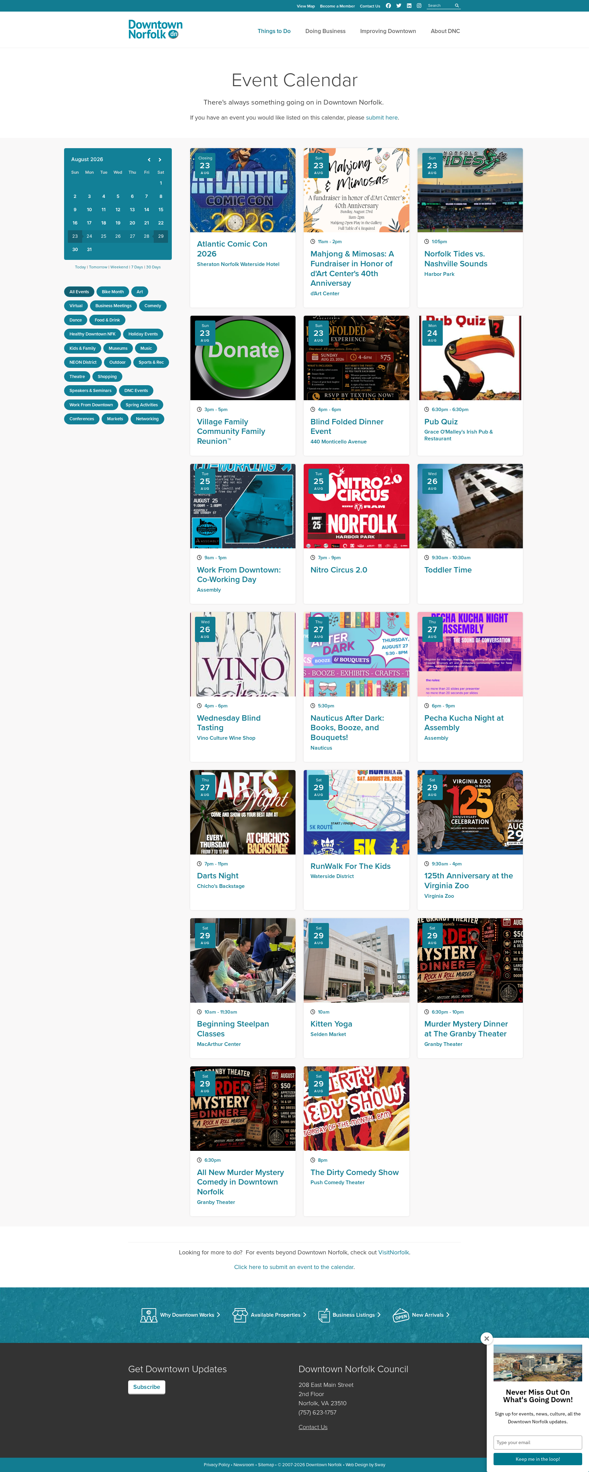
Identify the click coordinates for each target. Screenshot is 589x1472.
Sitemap (266, 1464)
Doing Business (325, 31)
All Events (79, 291)
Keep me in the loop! (538, 1459)
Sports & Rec (151, 362)
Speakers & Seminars (90, 390)
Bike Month (113, 291)
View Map (306, 6)
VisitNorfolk (393, 1252)
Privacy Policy (217, 1464)
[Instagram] (419, 6)
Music (146, 348)
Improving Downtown (388, 31)
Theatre (77, 376)
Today (80, 267)
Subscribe (146, 1386)
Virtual (76, 305)
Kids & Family (83, 348)
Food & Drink (107, 320)
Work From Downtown (91, 405)
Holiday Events (143, 334)
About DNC (445, 31)
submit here (382, 117)
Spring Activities (142, 405)
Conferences (82, 419)
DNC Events (136, 390)
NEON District (83, 362)
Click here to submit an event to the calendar (293, 1267)
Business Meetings (113, 305)
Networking (147, 419)
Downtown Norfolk (324, 1464)
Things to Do (274, 31)
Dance (76, 320)
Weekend (119, 267)
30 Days (153, 267)
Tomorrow (98, 267)
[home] (155, 31)
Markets (115, 419)
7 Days (137, 267)
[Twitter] (399, 6)
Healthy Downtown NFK (93, 334)
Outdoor (117, 362)
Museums (118, 348)
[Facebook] (388, 6)
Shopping (107, 376)
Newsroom (243, 1464)
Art (140, 291)
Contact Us (370, 6)
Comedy (153, 305)
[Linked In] (409, 6)
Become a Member (337, 6)
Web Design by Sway (365, 1464)
